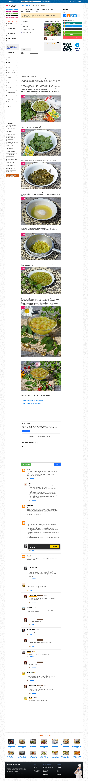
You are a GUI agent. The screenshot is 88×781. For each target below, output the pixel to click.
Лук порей (11, 145)
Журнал (10, 15)
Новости (35, 767)
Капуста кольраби (9, 139)
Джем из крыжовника (28, 401)
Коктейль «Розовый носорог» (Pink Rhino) (11, 746)
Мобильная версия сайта (14, 764)
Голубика (8, 128)
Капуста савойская (9, 142)
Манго (13, 146)
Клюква (12, 143)
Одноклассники (59, 774)
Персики (13, 151)
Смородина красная (10, 160)
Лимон (7, 145)
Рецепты (23, 5)
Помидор (12, 153)
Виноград (15, 126)
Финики (7, 170)
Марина (29, 607)
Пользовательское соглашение (12, 771)
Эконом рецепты (12, 38)
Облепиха (8, 148)
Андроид (8, 48)
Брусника (8, 126)
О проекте (36, 766)
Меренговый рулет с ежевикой (55, 745)
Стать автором (36, 771)
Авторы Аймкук (12, 17)
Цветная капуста (13, 170)
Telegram (58, 768)
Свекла (12, 156)
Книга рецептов (12, 9)
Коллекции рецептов (47, 768)
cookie (34, 547)
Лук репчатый (8, 146)
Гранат (14, 128)
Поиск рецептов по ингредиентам (12, 176)
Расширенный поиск (46, 1)
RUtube (57, 771)
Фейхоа (14, 168)
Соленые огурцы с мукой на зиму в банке (44, 746)
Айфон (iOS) (14, 47)
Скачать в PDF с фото (70, 31)
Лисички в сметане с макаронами (65, 757)
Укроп (15, 165)
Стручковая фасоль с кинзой (44, 757)
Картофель (16, 142)
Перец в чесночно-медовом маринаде (33, 757)
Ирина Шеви (51, 38)
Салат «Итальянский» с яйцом (22, 746)
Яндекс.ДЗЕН (58, 767)
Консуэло (30, 505)
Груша (13, 129)
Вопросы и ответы (46, 772)
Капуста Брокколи (9, 136)
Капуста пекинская (9, 140)
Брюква (11, 126)
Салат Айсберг (11, 154)
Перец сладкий (9, 151)
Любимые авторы (12, 13)
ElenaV (29, 651)
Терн (15, 163)
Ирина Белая (31, 584)
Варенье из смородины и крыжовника (32, 403)
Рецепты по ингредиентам (48, 767)
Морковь (16, 146)
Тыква (12, 165)
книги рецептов (34, 53)
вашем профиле (53, 427)
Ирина (29, 555)
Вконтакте (58, 772)
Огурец (11, 148)
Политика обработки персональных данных (15, 773)
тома (28, 672)
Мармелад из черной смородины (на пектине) (76, 746)
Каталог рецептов (46, 766)
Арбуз (10, 125)
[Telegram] (71, 15)
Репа (7, 154)
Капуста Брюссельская (10, 137)
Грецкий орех (8, 129)
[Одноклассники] (68, 15)
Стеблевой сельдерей (10, 162)
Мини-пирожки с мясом (11, 757)
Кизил (10, 143)
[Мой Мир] (75, 15)
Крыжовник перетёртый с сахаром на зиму (33, 400)
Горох (11, 128)
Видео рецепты (11, 40)
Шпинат (7, 171)
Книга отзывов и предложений (12, 6)
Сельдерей (8, 157)
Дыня (7, 131)
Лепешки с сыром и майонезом (66, 745)
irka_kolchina (33, 567)
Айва (7, 125)
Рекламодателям (37, 770)
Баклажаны (13, 125)
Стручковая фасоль (9, 163)
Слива (16, 159)
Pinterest (58, 766)
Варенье (28, 5)
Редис (15, 153)
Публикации (45, 771)
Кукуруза (16, 143)
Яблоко (11, 171)
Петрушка (8, 153)
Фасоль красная (9, 168)
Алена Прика (31, 629)
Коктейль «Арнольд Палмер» (76, 757)
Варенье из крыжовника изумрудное (31, 398)
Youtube (57, 770)
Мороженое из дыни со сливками (22, 757)
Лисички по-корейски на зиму (55, 757)
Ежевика (10, 131)
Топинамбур (8, 165)
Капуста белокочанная (10, 134)
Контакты (35, 768)
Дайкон (16, 129)
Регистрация (73, 1)
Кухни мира (45, 770)
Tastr (30, 483)
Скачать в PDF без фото (71, 34)
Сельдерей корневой (10, 159)
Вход (79, 1)
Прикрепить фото (26, 464)
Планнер (10, 11)
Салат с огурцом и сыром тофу (33, 745)
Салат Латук (8, 156)
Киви (7, 143)
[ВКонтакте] (64, 15)
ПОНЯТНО (55, 546)
